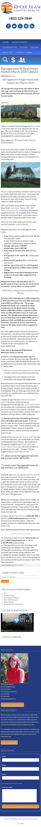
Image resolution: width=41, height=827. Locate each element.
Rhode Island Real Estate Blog (13, 604)
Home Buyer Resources (11, 598)
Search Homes (19, 42)
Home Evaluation (9, 742)
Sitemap (26, 819)
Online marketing (31, 404)
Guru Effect (20, 823)
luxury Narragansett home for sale (24, 475)
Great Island (14, 208)
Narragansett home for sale (22, 437)
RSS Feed (32, 26)
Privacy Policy (33, 819)
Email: (4, 765)
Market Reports (17, 565)
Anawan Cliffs (24, 208)
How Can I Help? (8, 787)
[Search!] (5, 60)
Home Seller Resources (11, 600)
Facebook (8, 26)
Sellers (34, 47)
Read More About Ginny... (12, 705)
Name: (5, 756)
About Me (8, 52)
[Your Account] (22, 60)
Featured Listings (9, 595)
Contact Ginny (24, 52)
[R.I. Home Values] (13, 60)
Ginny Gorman (19, 516)
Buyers (23, 47)
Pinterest (26, 26)
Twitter (14, 26)
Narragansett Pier (13, 210)
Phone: (4, 774)
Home (6, 42)
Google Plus (20, 26)
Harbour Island (12, 447)
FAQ (5, 593)
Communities (10, 47)
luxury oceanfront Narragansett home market (22, 370)
